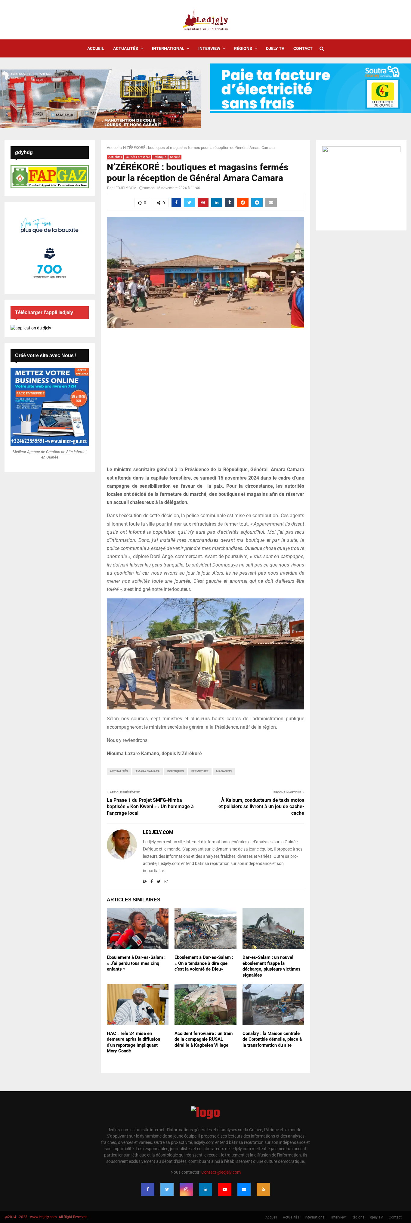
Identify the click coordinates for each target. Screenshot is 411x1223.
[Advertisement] (205, 400)
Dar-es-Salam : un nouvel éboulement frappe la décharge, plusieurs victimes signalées (272, 966)
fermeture (200, 771)
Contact (303, 48)
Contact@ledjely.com (221, 1172)
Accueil (95, 48)
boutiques (175, 771)
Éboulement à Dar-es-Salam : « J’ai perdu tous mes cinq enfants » (136, 963)
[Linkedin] (205, 1189)
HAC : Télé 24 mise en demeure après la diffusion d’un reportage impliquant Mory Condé (133, 1042)
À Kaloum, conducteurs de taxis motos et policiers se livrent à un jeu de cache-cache (261, 806)
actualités (119, 771)
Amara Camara (147, 771)
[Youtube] (224, 1189)
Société (175, 157)
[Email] (244, 1189)
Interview (209, 48)
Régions (243, 48)
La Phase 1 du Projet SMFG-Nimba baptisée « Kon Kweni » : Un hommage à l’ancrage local (150, 806)
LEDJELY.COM (125, 188)
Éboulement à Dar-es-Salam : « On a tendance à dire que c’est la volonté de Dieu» (204, 963)
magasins (224, 771)
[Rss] (263, 1189)
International (168, 48)
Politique (160, 157)
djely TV (275, 48)
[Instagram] (186, 1189)
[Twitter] (167, 1189)
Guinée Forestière (138, 157)
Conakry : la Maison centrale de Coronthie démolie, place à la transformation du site (272, 1039)
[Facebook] (147, 1189)
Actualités (125, 48)
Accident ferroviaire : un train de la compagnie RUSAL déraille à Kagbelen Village (204, 1039)
